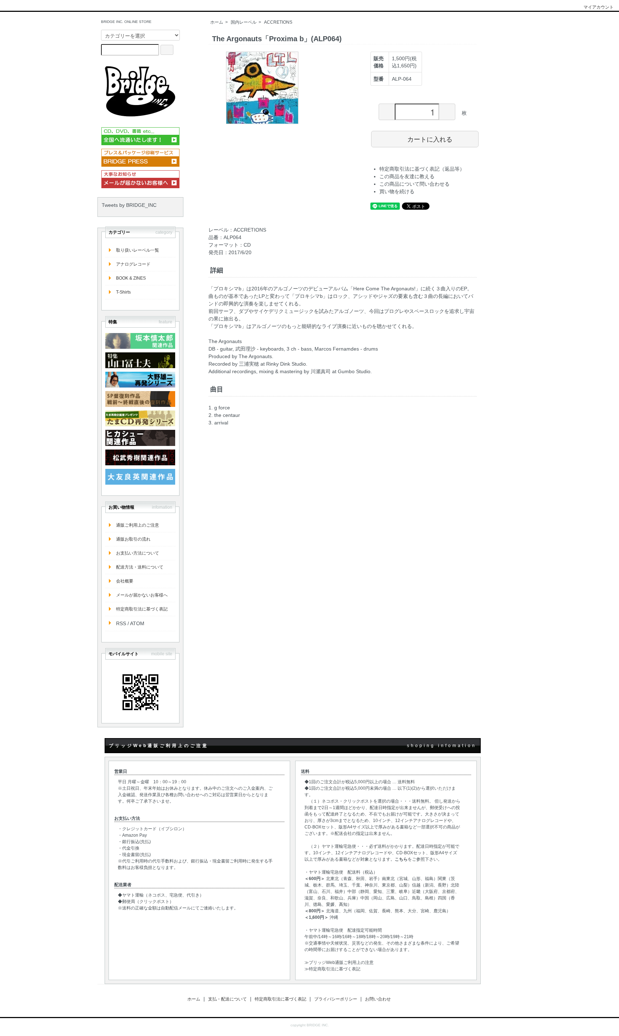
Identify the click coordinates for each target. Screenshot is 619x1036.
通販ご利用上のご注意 (137, 525)
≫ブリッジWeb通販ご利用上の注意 (339, 962)
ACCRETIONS (278, 22)
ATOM (137, 623)
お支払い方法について (137, 553)
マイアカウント (599, 7)
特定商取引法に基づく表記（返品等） (422, 169)
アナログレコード (133, 264)
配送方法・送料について (139, 567)
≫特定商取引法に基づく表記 (332, 968)
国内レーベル (243, 22)
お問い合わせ (378, 999)
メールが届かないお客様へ (142, 595)
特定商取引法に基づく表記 (142, 609)
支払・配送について (227, 999)
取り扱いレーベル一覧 (137, 250)
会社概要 (124, 581)
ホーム (216, 22)
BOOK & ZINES (131, 278)
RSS (121, 623)
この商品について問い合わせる (414, 184)
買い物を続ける (396, 191)
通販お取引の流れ (133, 539)
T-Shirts (123, 292)
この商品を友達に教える (407, 176)
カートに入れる (429, 138)
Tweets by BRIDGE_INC (129, 205)
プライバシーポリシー (335, 999)
